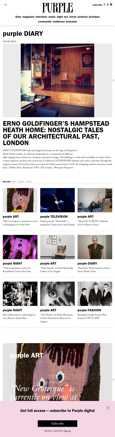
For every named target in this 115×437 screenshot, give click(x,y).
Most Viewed (18, 182)
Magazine (28, 16)
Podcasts (71, 21)
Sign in (67, 430)
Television (41, 16)
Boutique (94, 16)
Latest (28, 182)
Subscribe (57, 423)
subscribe (97, 5)
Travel (72, 16)
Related (7, 182)
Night (60, 16)
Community (45, 21)
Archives (82, 16)
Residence (59, 21)
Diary (18, 16)
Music (52, 16)
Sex (66, 16)
